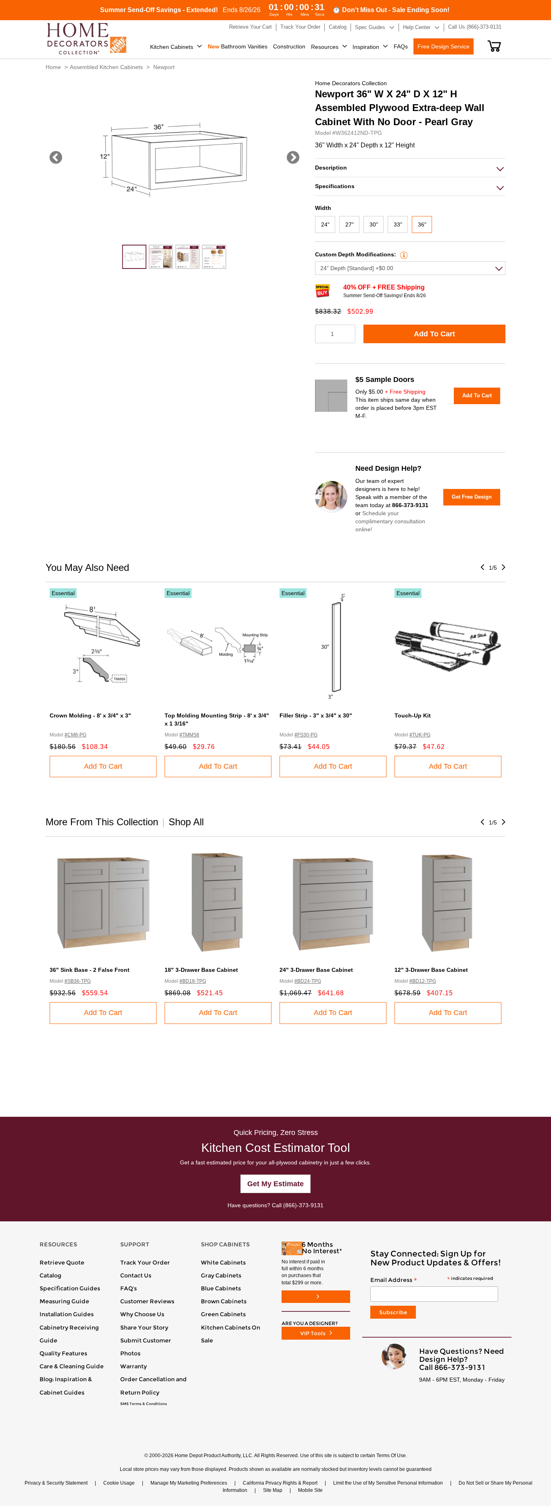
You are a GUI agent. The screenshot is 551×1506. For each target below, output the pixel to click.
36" (422, 224)
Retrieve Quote (62, 1262)
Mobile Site (310, 1490)
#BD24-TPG (307, 981)
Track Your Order (145, 1262)
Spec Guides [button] (370, 27)
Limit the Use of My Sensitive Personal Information (388, 1483)
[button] (494, 46)
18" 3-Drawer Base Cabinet (201, 970)
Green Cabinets (223, 1314)
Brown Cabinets (223, 1301)
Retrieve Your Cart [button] (250, 27)
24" (325, 224)
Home (53, 67)
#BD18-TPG (192, 981)
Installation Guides (67, 1314)
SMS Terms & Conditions (143, 1404)
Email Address (431, 1280)
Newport (164, 67)
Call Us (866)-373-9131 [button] (474, 27)
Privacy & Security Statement (56, 1483)
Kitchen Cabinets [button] (171, 47)
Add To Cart (434, 334)
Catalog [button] (337, 27)
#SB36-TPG (78, 981)
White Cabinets (223, 1262)
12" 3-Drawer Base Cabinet (431, 970)
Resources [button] (324, 47)
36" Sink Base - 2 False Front (89, 970)
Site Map (272, 1490)
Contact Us (135, 1275)
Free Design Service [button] (443, 46)
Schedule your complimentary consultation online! (390, 521)
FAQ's (128, 1288)
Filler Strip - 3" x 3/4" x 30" (316, 715)
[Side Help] (403, 254)
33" (398, 224)
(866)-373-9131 (303, 1205)
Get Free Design (472, 497)
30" (373, 224)
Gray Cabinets (221, 1275)
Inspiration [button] (366, 47)
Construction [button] (289, 46)
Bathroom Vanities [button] (237, 46)
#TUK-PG (419, 735)
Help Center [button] (416, 27)
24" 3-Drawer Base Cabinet (316, 970)
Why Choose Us (142, 1314)
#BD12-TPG (422, 981)
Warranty (133, 1366)
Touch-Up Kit (412, 715)
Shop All (186, 821)
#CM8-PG (75, 735)
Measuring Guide (64, 1301)
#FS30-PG (305, 735)
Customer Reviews (147, 1301)
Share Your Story (144, 1327)
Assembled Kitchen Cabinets (106, 67)
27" (349, 224)
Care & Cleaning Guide (72, 1366)
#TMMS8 (189, 735)
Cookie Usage (119, 1483)
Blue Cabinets (221, 1288)
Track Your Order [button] (300, 27)
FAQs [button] (401, 46)
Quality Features (63, 1353)
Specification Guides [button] (70, 1288)
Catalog (50, 1275)
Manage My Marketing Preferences (188, 1483)
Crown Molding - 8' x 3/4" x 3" (90, 715)
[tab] (410, 168)
